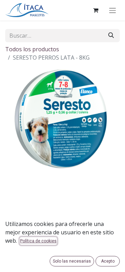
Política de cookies (38, 241)
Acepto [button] (108, 261)
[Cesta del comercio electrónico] (95, 10)
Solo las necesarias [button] (72, 261)
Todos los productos (32, 49)
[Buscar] (111, 35)
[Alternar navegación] (112, 10)
